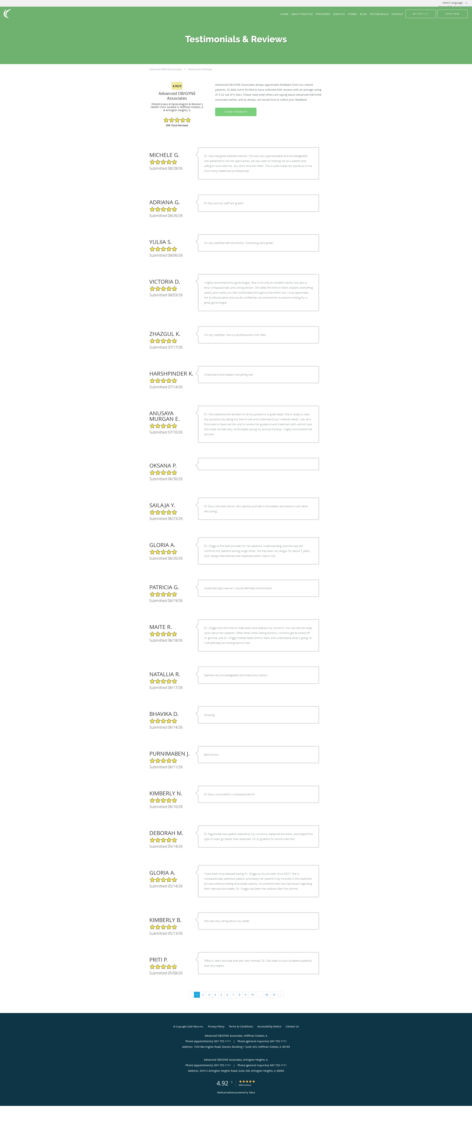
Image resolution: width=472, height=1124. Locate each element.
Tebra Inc (198, 1026)
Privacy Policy (216, 1026)
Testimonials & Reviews (200, 69)
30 (266, 994)
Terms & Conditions (241, 1026)
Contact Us (292, 1026)
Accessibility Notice (269, 1026)
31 (274, 994)
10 (252, 994)
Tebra (252, 1092)
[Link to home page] (6, 14)
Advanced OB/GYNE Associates (165, 69)
